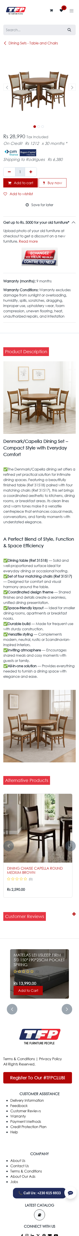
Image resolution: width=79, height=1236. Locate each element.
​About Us (17, 1160)
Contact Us (19, 1165)
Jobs (14, 1181)
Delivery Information (27, 1100)
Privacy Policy (50, 1058)
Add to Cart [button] (28, 990)
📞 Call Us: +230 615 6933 (39, 1193)
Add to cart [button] (23, 182)
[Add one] (31, 171)
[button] (7, 87)
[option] (39, 846)
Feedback (19, 1105)
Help (14, 1132)
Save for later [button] (42, 204)
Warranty (18, 1116)
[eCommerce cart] (51, 10)
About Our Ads (22, 1176)
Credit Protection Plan (28, 1126)
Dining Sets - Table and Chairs (33, 43)
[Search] (69, 30)
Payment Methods (25, 1121)
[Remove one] (9, 171)
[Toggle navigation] (71, 10)
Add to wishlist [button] (21, 193)
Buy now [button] (54, 182)
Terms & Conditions (19, 1058)
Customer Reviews (25, 1111)
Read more (28, 241)
